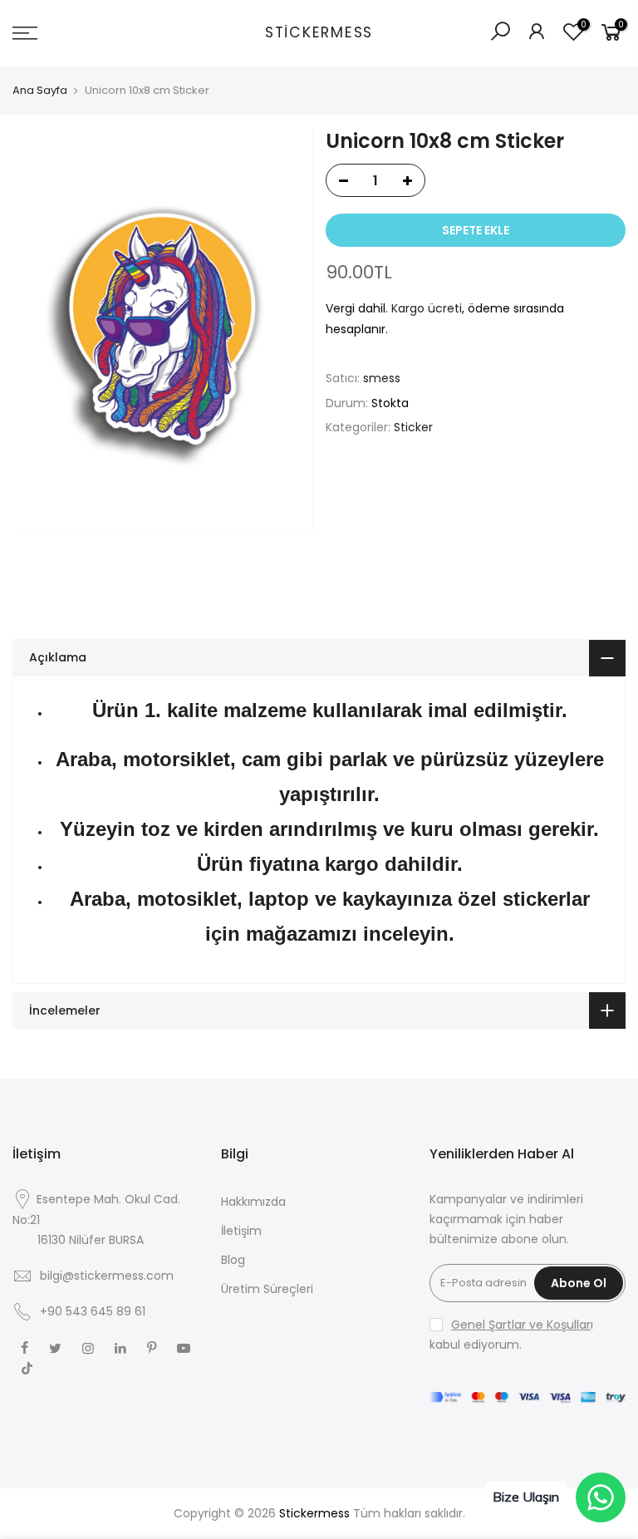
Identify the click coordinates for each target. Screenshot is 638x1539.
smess (381, 378)
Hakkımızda (253, 1201)
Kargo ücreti (426, 308)
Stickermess (319, 33)
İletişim (241, 1230)
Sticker (413, 427)
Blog (233, 1259)
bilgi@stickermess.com (107, 1275)
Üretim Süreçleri (267, 1289)
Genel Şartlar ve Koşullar (521, 1324)
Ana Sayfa (39, 90)
